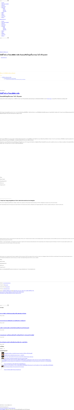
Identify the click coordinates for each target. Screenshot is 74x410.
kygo (20, 290)
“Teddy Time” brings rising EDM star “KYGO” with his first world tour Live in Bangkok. (15, 79)
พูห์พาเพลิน (3, 7)
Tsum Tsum (3, 16)
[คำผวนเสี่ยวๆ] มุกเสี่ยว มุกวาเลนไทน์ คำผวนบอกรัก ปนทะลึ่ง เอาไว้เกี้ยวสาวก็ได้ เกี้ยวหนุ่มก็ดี (18, 353)
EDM (14, 290)
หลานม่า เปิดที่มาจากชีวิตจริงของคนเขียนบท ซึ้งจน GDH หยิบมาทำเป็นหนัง (13, 313)
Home (1, 409)
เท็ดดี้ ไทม (30, 290)
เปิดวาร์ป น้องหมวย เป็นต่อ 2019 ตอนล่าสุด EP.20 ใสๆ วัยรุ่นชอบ (14, 366)
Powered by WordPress (4, 408)
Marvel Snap (4, 6)
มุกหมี (2, 13)
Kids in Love (17, 290)
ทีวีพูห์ (4, 8)
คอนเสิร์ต (27, 290)
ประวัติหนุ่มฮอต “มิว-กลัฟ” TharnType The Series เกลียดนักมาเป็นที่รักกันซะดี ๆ (39, 359)
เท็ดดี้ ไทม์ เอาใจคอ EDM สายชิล (6, 77)
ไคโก (33, 290)
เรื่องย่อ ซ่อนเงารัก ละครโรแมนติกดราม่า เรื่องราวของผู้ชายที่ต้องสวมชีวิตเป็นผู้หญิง (40, 365)
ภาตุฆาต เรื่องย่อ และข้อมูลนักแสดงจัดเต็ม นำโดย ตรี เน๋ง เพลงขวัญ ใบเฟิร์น (15, 358)
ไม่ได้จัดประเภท (8, 290)
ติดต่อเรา (3, 17)
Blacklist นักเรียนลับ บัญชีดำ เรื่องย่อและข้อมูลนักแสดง (12, 369)
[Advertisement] (37, 44)
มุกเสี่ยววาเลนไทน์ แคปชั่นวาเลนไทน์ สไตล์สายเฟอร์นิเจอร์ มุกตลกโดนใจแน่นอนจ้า (14, 327)
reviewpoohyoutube (6, 288)
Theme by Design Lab (11, 408)
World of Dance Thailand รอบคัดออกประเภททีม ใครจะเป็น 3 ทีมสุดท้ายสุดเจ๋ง (12, 291)
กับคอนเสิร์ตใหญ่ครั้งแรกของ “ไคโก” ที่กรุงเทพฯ (10, 78)
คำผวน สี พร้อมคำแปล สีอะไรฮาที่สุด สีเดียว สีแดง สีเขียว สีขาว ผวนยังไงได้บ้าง (13, 342)
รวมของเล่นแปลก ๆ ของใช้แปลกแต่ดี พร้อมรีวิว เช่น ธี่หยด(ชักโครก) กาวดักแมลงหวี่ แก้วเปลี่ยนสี (17, 335)
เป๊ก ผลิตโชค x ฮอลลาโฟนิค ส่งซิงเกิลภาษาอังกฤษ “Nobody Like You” (10, 293)
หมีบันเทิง (3, 14)
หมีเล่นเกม (3, 5)
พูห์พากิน (4, 10)
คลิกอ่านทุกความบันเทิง (5, 3)
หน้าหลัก (3, 2)
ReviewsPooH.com (4, 57)
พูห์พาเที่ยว (4, 11)
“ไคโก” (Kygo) (49, 98)
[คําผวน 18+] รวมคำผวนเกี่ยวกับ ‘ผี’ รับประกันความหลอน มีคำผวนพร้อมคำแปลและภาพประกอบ (18, 356)
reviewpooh (8, 286)
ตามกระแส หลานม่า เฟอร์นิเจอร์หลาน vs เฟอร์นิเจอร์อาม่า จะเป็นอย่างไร (13, 320)
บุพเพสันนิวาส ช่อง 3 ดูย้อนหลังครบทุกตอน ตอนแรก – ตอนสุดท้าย (14, 355)
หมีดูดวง (3, 12)
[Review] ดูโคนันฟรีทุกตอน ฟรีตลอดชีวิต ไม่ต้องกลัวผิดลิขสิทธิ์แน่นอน (14, 363)
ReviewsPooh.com (3, 19)
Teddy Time (23, 290)
